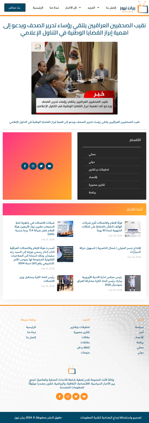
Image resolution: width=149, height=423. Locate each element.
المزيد (91, 7)
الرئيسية (38, 7)
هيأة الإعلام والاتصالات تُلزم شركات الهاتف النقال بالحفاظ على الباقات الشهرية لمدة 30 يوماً (102, 226)
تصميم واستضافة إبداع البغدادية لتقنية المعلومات (110, 417)
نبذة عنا (54, 7)
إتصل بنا (111, 7)
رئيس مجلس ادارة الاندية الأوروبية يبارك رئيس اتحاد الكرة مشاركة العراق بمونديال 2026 (99, 280)
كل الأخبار (71, 7)
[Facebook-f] (25, 166)
